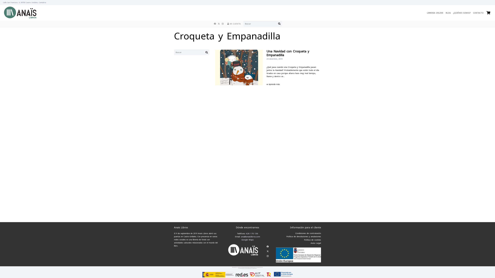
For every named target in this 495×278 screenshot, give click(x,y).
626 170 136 (252, 233)
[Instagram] (223, 24)
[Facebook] (215, 24)
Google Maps (247, 240)
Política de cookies (312, 240)
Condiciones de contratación (308, 233)
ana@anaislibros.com (250, 237)
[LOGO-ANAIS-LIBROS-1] (20, 12)
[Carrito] (488, 13)
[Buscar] (279, 23)
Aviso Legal (316, 243)
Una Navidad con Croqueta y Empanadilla (288, 53)
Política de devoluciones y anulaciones (303, 236)
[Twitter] (219, 24)
